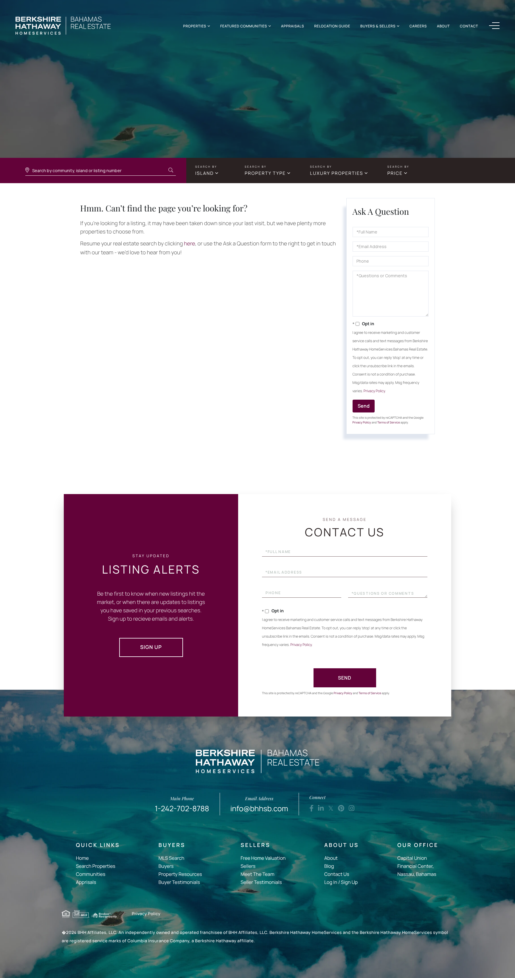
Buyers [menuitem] (166, 866)
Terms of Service (388, 422)
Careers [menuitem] (418, 26)
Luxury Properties (336, 173)
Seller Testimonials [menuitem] (261, 882)
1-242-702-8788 (182, 804)
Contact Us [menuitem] (336, 874)
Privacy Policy (374, 390)
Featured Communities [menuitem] (243, 26)
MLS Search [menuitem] (171, 858)
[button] (171, 170)
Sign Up (151, 647)
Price (395, 173)
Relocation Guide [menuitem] (332, 26)
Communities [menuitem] (91, 874)
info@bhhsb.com (259, 804)
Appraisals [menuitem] (292, 26)
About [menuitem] (443, 26)
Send (364, 406)
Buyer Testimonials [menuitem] (179, 882)
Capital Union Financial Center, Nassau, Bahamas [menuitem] (416, 866)
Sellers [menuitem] (248, 866)
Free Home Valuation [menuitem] (263, 858)
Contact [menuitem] (469, 26)
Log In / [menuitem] (332, 882)
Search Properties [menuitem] (95, 866)
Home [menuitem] (82, 858)
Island (204, 173)
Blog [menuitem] (329, 866)
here (189, 243)
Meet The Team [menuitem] (257, 874)
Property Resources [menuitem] (180, 874)
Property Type (265, 173)
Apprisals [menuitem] (86, 882)
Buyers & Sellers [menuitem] (377, 26)
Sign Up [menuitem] (349, 882)
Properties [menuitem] (194, 26)
